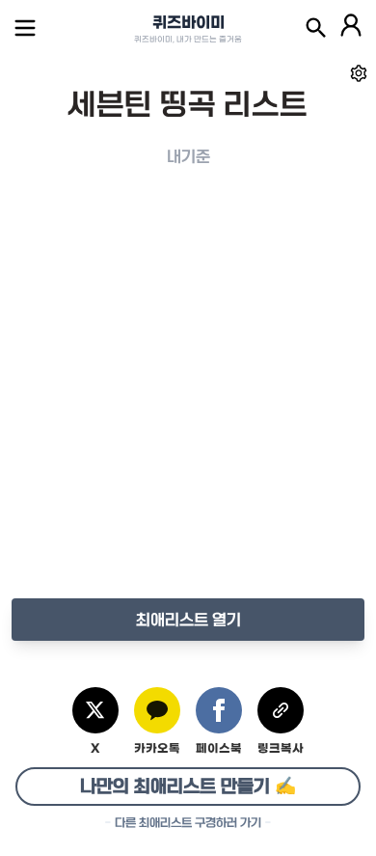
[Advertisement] (188, 402)
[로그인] (350, 28)
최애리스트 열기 (188, 619)
